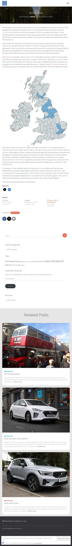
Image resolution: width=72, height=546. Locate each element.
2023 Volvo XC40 (11, 503)
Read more (18, 382)
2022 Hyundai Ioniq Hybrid (15, 439)
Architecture (11, 261)
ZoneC (23, 265)
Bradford (5, 57)
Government (37, 261)
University (16, 265)
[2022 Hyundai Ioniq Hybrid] (36, 410)
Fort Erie (5, 200)
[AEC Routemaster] (36, 345)
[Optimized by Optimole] (3, 543)
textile (32, 57)
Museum (58, 261)
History (47, 261)
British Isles (15, 212)
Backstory (21, 261)
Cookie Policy (38, 543)
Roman (48, 148)
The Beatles (55, 64)
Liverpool (58, 59)
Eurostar (27, 200)
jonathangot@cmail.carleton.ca (12, 528)
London (5, 32)
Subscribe (10, 286)
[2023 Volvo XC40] (36, 474)
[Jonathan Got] (5, 3)
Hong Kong (36, 27)
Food (30, 261)
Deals (26, 261)
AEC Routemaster (12, 374)
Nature (8, 265)
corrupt (42, 168)
